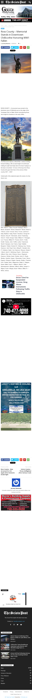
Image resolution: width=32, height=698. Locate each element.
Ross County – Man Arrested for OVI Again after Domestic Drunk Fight (8, 471)
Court (2, 681)
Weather (3, 683)
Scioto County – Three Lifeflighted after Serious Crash (25, 471)
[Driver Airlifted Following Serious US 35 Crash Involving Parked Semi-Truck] (5, 655)
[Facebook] (11, 624)
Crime (2, 678)
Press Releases (5, 675)
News (6, 25)
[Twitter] (18, 624)
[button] (29, 2)
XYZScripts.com (24, 697)
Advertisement (18, 691)
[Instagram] (14, 624)
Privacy (11, 691)
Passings (3, 670)
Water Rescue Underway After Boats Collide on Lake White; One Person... (20, 637)
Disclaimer (5, 691)
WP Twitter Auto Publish (10, 697)
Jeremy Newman (6, 43)
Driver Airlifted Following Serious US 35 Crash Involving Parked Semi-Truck (20, 654)
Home (2, 25)
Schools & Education (6, 673)
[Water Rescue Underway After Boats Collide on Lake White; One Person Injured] (5, 638)
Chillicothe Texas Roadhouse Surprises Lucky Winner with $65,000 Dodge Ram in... (19, 646)
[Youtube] (21, 624)
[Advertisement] (16, 90)
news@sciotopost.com (19, 621)
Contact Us (26, 691)
